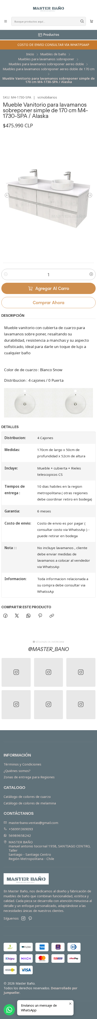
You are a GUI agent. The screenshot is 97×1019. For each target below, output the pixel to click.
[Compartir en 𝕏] (17, 616)
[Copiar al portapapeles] (52, 616)
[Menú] (6, 21)
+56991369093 (21, 829)
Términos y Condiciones (22, 764)
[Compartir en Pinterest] (40, 616)
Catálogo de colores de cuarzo (27, 796)
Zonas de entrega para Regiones (29, 777)
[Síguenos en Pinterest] (30, 918)
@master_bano (48, 649)
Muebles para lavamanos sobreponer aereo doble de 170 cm (49, 69)
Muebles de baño (53, 54)
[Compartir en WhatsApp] (28, 616)
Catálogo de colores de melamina (30, 803)
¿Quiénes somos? (17, 770)
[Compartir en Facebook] (5, 616)
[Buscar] (82, 21)
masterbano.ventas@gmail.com (33, 822)
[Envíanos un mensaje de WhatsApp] (9, 1009)
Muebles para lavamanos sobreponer (46, 59)
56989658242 (20, 835)
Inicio (30, 54)
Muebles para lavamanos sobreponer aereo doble (46, 64)
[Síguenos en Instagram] (23, 918)
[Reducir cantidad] (6, 274)
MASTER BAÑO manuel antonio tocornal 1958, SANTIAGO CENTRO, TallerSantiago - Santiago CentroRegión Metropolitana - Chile (49, 850)
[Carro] (91, 21)
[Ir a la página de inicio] (48, 8)
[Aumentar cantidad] (91, 274)
